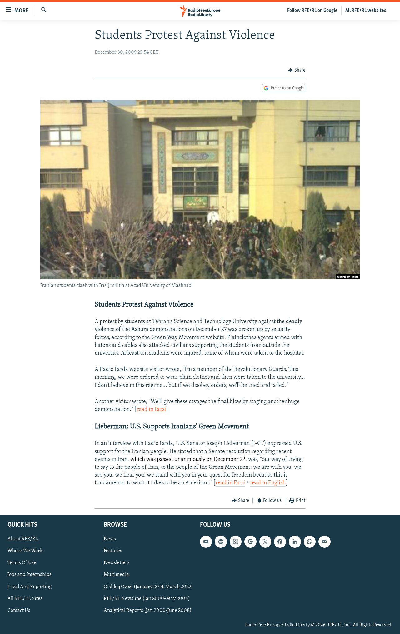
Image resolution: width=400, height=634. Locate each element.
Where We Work (25, 550)
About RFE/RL (23, 539)
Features (113, 550)
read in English (268, 483)
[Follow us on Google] (250, 541)
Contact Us (19, 610)
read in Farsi (151, 409)
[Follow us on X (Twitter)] (265, 541)
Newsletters (117, 562)
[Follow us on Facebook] (280, 541)
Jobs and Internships (30, 574)
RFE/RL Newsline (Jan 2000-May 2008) (147, 598)
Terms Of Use (22, 562)
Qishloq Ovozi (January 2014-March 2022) (148, 586)
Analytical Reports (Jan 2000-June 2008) (148, 610)
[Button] (296, 70)
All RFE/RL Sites (25, 598)
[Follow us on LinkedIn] (295, 541)
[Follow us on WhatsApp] (310, 541)
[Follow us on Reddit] (221, 541)
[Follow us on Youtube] (206, 541)
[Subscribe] (324, 541)
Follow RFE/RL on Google (312, 10)
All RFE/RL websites (365, 10)
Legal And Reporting (30, 586)
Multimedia (116, 574)
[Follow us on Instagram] (236, 541)
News (110, 539)
